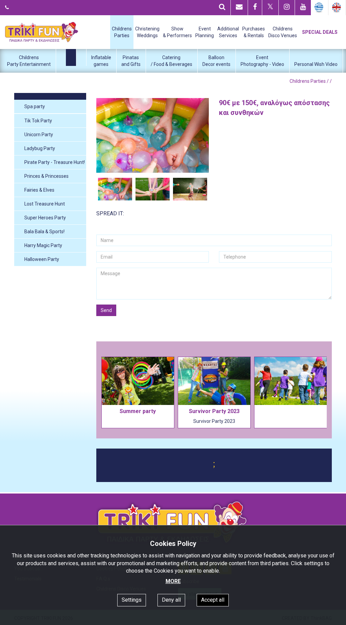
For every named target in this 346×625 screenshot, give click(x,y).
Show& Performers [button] (177, 32)
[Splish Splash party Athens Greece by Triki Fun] (152, 135)
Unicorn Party (38, 134)
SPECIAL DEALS (320, 32)
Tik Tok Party (38, 120)
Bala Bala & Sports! (44, 231)
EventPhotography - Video (262, 61)
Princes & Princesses (46, 176)
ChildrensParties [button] (122, 32)
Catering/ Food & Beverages (171, 61)
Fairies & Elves (39, 190)
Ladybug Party (39, 148)
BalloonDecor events (216, 61)
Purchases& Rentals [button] (253, 32)
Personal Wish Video (316, 64)
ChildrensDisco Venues (282, 32)
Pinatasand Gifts (131, 61)
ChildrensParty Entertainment (29, 61)
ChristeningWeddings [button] (147, 32)
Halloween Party (41, 259)
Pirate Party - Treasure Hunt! (54, 162)
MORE (173, 581)
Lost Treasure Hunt (44, 204)
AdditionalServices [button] (228, 32)
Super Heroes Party (45, 217)
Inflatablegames (101, 61)
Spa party (34, 106)
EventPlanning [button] (204, 32)
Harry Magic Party (43, 245)
